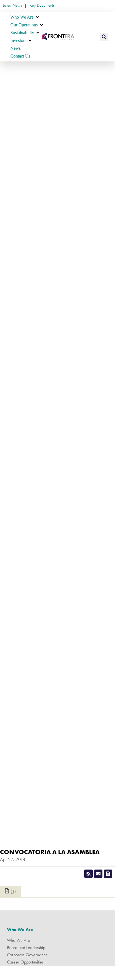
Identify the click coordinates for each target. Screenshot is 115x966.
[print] (108, 874)
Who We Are (20, 929)
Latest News (12, 5)
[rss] (88, 874)
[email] (98, 874)
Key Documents (42, 5)
